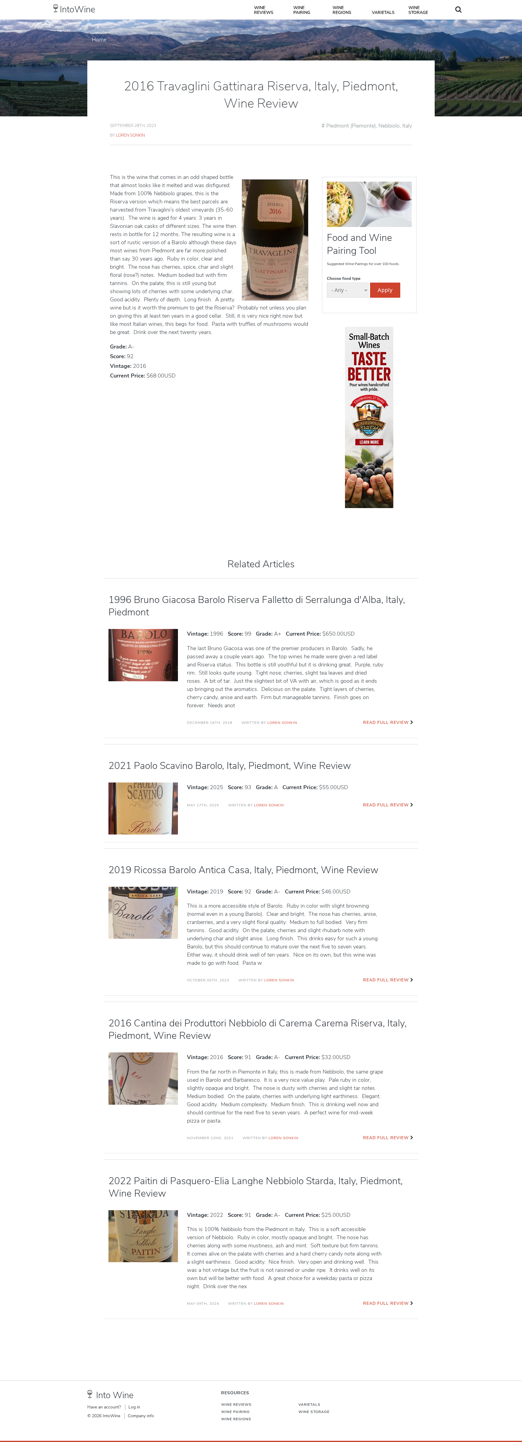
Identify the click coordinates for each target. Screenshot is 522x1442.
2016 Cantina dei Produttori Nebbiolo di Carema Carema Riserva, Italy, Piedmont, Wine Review (257, 1029)
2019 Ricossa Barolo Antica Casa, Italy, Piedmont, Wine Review (243, 870)
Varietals (383, 12)
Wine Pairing (301, 10)
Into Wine (115, 1395)
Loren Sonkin (130, 135)
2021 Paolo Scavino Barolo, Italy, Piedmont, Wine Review (229, 765)
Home (99, 39)
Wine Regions (342, 10)
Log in (134, 1407)
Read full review (386, 722)
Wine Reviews (263, 10)
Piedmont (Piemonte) (351, 125)
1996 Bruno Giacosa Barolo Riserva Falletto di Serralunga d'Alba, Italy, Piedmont (256, 606)
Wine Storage (418, 10)
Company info (141, 1416)
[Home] (55, 8)
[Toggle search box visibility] (458, 9)
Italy (407, 125)
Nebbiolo (389, 125)
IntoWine (77, 9)
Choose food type (343, 278)
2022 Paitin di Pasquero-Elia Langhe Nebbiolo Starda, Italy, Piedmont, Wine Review (255, 1187)
